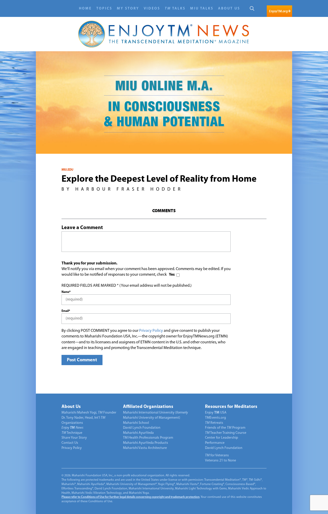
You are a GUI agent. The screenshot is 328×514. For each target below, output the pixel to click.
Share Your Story (74, 438)
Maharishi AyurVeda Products (145, 443)
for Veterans (217, 455)
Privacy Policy (151, 331)
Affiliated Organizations (148, 407)
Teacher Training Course (225, 433)
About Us (229, 9)
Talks (175, 9)
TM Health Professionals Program (148, 438)
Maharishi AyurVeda (138, 433)
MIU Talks (201, 9)
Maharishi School (136, 423)
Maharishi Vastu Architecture (145, 448)
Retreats (214, 423)
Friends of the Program (225, 428)
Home (85, 9)
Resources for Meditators (231, 407)
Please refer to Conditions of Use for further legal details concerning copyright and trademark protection (130, 497)
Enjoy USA (216, 413)
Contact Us (69, 443)
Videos (152, 9)
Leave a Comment (82, 227)
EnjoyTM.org (278, 11)
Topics (104, 9)
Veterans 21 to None (220, 460)
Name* (65, 292)
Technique (71, 433)
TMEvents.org (215, 418)
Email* (65, 311)
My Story (128, 9)
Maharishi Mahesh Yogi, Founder (88, 413)
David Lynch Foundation (141, 428)
